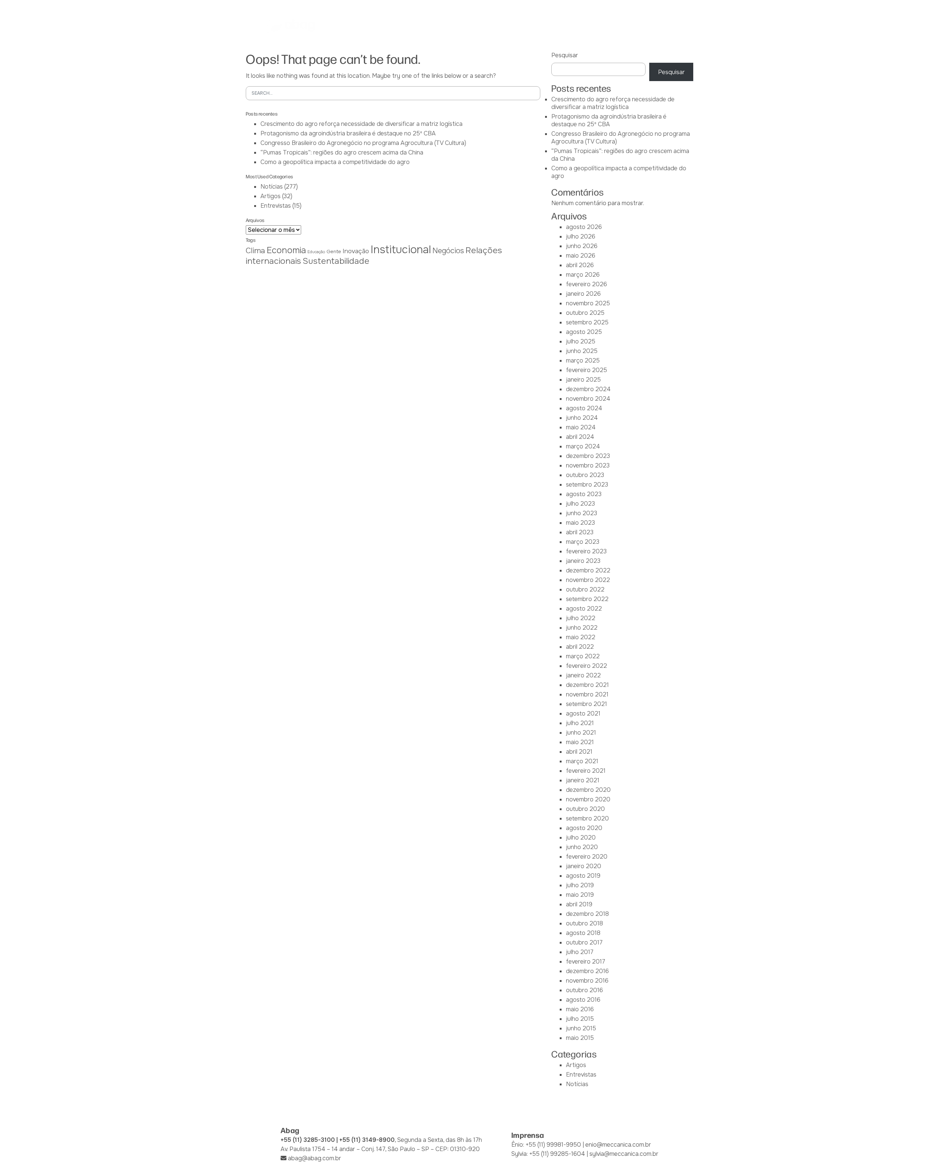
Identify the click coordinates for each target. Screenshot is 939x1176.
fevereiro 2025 (586, 370)
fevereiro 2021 (586, 771)
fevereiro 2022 (586, 666)
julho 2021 (580, 723)
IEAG (441, 25)
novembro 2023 (588, 465)
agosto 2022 (584, 608)
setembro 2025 (587, 322)
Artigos (270, 196)
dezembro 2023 (588, 456)
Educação (316, 252)
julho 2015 (580, 1019)
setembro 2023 (587, 484)
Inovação (356, 251)
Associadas (407, 25)
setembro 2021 (586, 704)
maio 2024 (581, 427)
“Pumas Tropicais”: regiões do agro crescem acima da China (341, 152)
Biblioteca (551, 25)
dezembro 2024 (588, 389)
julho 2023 (580, 503)
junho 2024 (582, 418)
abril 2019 (579, 904)
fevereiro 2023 (586, 551)
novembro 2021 (587, 694)
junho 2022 (582, 627)
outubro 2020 (585, 809)
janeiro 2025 (583, 379)
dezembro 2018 (587, 914)
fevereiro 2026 (586, 284)
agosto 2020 (584, 828)
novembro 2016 (587, 980)
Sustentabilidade (336, 261)
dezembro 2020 (588, 790)
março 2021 (582, 761)
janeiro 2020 (583, 866)
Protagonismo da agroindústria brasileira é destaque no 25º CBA (348, 133)
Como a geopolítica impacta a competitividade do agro (335, 162)
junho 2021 (581, 732)
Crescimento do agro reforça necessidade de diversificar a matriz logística (361, 124)
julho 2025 (580, 341)
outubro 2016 (584, 990)
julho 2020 (581, 837)
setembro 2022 (587, 599)
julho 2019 (580, 885)
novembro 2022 (588, 580)
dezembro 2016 (587, 971)
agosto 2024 (584, 408)
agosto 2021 (583, 713)
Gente (333, 251)
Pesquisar (564, 55)
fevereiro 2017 (585, 961)
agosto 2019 (583, 876)
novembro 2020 (588, 799)
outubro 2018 (584, 923)
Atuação (471, 25)
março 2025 (583, 360)
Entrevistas (275, 206)
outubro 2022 (585, 589)
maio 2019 (580, 895)
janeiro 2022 (583, 675)
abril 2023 (579, 532)
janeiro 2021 (582, 780)
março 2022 (583, 656)
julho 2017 (579, 952)
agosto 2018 (583, 933)
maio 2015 (580, 1038)
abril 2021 (579, 752)
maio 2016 (580, 1009)
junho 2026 (582, 246)
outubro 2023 (585, 475)
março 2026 (583, 274)
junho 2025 (582, 351)
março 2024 (583, 446)
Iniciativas (510, 25)
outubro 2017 (584, 942)
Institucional (400, 249)
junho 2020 (582, 847)
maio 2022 (580, 637)
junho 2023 (581, 513)
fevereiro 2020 (586, 856)
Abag (371, 25)
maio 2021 (580, 742)
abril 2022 (580, 647)
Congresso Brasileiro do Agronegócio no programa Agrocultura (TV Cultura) (363, 143)
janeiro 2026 (583, 294)
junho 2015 (581, 1028)
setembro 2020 (587, 818)
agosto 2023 (584, 494)
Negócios (448, 250)
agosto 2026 (584, 227)
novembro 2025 (588, 303)
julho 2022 (580, 618)
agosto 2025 (584, 332)
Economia (286, 250)
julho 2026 (580, 236)
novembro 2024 (588, 399)
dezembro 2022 (588, 570)
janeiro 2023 (583, 561)
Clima (255, 250)
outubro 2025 (585, 313)
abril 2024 (580, 437)
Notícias (591, 25)
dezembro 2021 (587, 685)
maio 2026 (580, 255)
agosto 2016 (583, 1000)
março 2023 (582, 542)
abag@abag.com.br (314, 1158)
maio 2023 (580, 523)
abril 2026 (580, 265)
